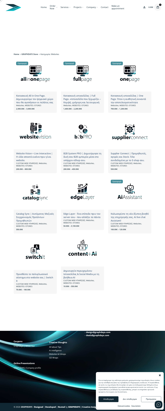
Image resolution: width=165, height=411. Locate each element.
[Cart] (157, 7)
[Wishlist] (144, 7)
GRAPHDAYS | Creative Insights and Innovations (92, 407)
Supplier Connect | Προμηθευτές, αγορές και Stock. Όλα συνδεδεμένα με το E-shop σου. (128, 157)
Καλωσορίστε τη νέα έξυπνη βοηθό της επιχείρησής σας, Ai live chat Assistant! (130, 217)
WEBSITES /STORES (33, 105)
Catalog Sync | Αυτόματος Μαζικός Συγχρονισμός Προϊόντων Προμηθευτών (35, 217)
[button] (160, 375)
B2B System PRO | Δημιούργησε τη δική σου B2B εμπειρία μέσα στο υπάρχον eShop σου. (82, 157)
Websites (20, 105)
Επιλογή (20, 111)
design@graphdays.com (98, 332)
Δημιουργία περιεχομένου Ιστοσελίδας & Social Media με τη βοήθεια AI (81, 274)
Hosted (61, 407)
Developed (50, 407)
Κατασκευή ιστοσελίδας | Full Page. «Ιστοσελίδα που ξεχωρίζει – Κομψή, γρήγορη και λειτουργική (82, 99)
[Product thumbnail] (35, 75)
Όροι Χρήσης (136, 406)
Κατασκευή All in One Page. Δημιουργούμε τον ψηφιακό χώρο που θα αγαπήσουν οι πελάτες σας (34, 99)
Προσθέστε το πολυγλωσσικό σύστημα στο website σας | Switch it (34, 277)
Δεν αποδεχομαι (130, 399)
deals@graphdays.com (97, 335)
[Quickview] (19, 122)
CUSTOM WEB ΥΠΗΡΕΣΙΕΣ (27, 163)
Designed (38, 407)
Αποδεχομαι (108, 399)
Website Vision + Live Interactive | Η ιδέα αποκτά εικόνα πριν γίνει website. (34, 157)
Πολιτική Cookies (124, 406)
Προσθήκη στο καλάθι (121, 172)
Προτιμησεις (151, 399)
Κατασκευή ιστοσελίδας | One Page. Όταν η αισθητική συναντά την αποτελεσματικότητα (128, 99)
